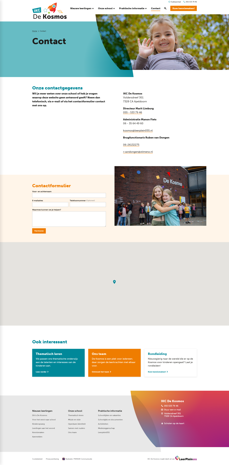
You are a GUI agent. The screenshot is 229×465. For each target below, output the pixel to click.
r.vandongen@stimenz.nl (138, 151)
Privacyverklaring (52, 459)
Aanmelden (37, 437)
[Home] (49, 11)
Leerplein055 (104, 432)
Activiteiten (103, 424)
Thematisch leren (75, 415)
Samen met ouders (76, 428)
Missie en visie (74, 419)
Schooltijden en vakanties (109, 415)
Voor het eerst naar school (44, 419)
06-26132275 (131, 144)
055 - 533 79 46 (132, 112)
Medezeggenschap (106, 428)
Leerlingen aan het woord (43, 428)
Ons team (72, 432)
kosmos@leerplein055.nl (138, 130)
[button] (114, 282)
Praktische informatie (110, 410)
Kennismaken (38, 432)
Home (34, 31)
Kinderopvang (38, 424)
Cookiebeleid (37, 459)
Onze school (75, 410)
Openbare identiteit (77, 424)
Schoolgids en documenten (110, 419)
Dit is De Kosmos (39, 415)
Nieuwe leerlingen (42, 410)
